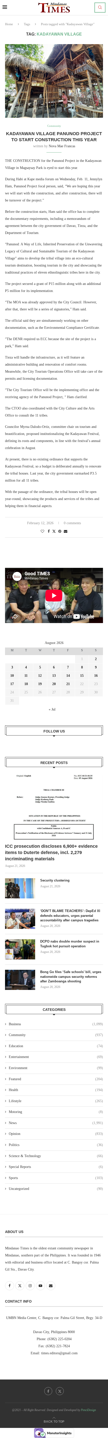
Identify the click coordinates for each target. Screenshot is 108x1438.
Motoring (56, 1112)
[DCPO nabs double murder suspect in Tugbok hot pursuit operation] (20, 949)
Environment (56, 1068)
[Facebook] (48, 1391)
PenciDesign (88, 1410)
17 (12, 684)
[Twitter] (60, 1391)
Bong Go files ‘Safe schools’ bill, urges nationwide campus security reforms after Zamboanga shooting (70, 976)
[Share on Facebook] (49, 532)
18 (26, 684)
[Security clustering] (20, 888)
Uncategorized (56, 1189)
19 (40, 684)
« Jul (52, 709)
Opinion (56, 1134)
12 (40, 676)
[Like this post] (42, 532)
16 (96, 676)
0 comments (72, 523)
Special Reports (56, 1167)
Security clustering (55, 880)
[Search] (99, 8)
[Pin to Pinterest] (59, 532)
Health (56, 1090)
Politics (56, 1145)
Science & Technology (56, 1156)
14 (68, 676)
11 (26, 676)
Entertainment (56, 1057)
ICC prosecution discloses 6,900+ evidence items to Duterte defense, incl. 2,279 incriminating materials (51, 852)
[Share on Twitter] (54, 531)
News (56, 1123)
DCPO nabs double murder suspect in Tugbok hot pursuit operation (69, 944)
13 (54, 676)
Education (56, 1046)
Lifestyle (56, 1101)
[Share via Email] (65, 532)
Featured (56, 1079)
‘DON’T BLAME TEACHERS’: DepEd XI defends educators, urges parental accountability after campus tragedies (70, 915)
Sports (56, 1178)
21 (68, 684)
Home (9, 24)
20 (54, 684)
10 (12, 676)
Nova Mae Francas (62, 146)
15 (82, 676)
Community (56, 1035)
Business (56, 1024)
